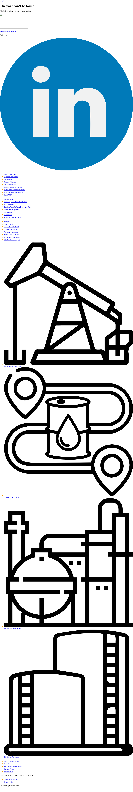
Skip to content (5, 1)
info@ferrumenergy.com (8, 31)
